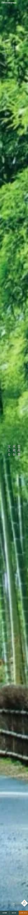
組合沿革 (14, 913)
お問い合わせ (24, 913)
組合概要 (5, 913)
